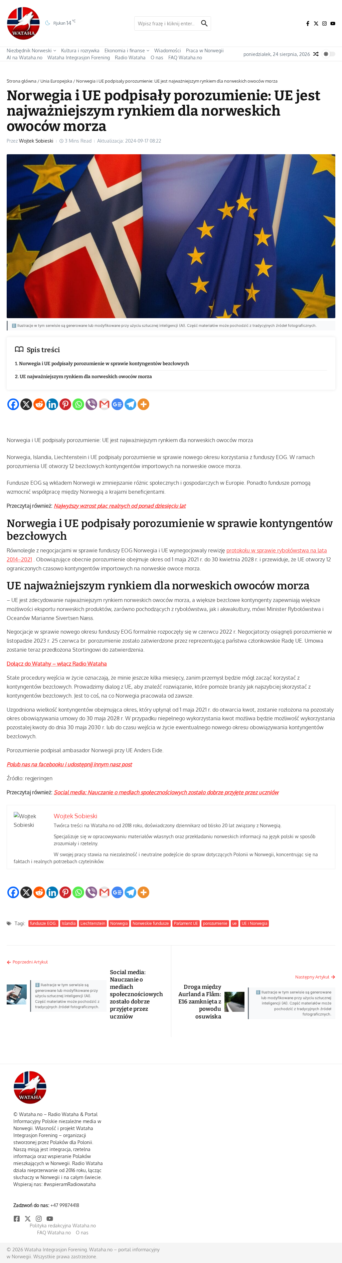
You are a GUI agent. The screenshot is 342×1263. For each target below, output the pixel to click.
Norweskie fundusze (151, 923)
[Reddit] (39, 404)
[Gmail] (104, 404)
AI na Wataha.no (24, 57)
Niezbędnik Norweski (29, 50)
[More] (143, 404)
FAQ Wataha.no (185, 57)
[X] (26, 404)
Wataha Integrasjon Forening (78, 57)
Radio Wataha (130, 57)
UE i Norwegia (254, 923)
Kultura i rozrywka (80, 50)
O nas (157, 57)
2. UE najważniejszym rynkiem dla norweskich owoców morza (83, 376)
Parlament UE (186, 923)
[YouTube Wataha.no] (332, 23)
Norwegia (119, 923)
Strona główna (21, 81)
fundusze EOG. (43, 923)
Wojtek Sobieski (36, 141)
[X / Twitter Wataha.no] (316, 23)
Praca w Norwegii (205, 50)
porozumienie (215, 923)
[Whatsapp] (78, 404)
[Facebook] (13, 404)
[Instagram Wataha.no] (324, 23)
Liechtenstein (92, 923)
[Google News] (117, 404)
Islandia (68, 923)
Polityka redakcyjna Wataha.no (63, 1225)
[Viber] (91, 404)
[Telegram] (130, 404)
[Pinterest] (65, 404)
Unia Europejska (56, 81)
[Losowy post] (316, 54)
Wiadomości (167, 50)
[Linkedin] (52, 404)
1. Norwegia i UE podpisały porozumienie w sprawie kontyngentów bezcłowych (102, 363)
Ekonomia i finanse (125, 50)
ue (234, 923)
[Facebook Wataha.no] (307, 23)
